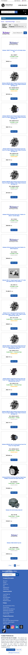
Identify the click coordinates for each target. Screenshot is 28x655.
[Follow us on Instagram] (13, 627)
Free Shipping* (4, 0)
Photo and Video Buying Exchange (10, 620)
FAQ (4, 585)
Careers (4, 582)
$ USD (24, 0)
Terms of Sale (6, 613)
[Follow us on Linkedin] (17, 627)
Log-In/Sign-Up (6, 594)
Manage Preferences (14, 652)
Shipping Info (6, 587)
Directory (5, 595)
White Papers (6, 623)
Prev (9, 565)
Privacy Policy (6, 607)
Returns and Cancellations (9, 609)
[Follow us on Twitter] (9, 627)
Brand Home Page (10, 21)
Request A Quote (7, 600)
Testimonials (6, 589)
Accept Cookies (10, 649)
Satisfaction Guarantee (8, 610)
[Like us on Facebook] (4, 627)
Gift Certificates (6, 597)
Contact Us (5, 584)
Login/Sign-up (17, 0)
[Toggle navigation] (25, 13)
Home (2, 21)
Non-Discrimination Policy (9, 605)
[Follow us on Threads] (22, 627)
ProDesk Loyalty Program (8, 622)
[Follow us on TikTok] (4, 631)
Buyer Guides (6, 618)
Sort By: (16, 25)
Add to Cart (14, 65)
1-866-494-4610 (22, 5)
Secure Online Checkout (8, 612)
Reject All (19, 649)
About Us (5, 581)
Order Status (6, 599)
